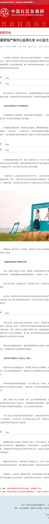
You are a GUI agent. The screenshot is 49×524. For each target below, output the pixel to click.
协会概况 (12, 24)
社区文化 (44, 24)
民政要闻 (20, 24)
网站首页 (4, 24)
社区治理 (36, 24)
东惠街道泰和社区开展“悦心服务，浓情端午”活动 (23, 488)
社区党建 (28, 24)
